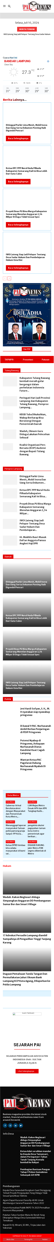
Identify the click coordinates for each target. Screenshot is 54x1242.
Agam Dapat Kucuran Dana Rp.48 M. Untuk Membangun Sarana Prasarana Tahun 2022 (23, 1201)
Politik (8, 699)
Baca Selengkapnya (18, 138)
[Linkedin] (15, 1125)
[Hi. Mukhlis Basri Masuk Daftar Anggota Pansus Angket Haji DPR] (10, 541)
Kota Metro (13, 795)
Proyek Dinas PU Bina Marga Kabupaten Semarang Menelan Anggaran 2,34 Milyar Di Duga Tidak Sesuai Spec (26, 214)
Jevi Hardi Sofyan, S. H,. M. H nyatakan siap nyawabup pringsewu (35, 711)
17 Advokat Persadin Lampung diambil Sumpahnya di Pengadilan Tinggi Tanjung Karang (27, 939)
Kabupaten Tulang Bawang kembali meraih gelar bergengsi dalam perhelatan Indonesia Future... (35, 384)
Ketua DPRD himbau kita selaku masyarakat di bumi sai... (15, 849)
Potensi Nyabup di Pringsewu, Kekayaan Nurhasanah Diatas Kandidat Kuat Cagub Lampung (32, 747)
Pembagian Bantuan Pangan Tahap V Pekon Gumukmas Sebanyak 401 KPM (35, 1172)
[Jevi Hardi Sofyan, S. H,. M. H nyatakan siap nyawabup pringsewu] (10, 712)
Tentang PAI (28, 1239)
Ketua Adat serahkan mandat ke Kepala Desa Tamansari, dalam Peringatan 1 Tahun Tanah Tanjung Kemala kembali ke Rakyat (35, 1157)
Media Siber (10, 1239)
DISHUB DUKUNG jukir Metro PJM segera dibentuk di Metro (37, 849)
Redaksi (45, 1239)
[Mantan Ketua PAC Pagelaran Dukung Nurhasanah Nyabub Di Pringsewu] (10, 765)
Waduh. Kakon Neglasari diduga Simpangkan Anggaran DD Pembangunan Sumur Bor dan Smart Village (27, 901)
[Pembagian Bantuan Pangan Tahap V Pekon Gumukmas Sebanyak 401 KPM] (10, 1172)
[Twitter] (21, 1125)
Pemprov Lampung (13, 469)
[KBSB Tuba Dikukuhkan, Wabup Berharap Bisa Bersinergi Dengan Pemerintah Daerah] (8, 416)
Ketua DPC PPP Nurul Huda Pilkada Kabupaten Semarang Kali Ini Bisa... (35, 493)
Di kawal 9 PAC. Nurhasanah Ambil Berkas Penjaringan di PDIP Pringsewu (35, 729)
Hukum (7, 865)
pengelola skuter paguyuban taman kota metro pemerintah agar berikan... (37, 831)
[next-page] (9, 278)
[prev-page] (4, 278)
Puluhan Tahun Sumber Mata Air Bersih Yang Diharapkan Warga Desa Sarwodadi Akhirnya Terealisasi (24, 1218)
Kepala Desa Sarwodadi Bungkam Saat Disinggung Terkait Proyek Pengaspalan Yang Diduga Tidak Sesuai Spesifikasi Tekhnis (27, 1193)
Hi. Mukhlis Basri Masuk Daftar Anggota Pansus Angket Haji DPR (33, 540)
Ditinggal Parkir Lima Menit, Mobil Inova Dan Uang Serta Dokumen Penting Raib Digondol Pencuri (26, 128)
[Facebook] (5, 1125)
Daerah (8, 556)
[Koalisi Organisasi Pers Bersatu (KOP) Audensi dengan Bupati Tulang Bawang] (8, 446)
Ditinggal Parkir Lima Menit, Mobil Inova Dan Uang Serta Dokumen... (33, 479)
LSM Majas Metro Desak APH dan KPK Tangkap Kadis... (37, 808)
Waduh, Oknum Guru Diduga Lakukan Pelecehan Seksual (35, 434)
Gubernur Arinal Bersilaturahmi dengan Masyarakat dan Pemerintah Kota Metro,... (15, 811)
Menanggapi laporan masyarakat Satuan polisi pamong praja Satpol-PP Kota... (16, 829)
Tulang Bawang (12, 370)
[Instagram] (10, 1125)
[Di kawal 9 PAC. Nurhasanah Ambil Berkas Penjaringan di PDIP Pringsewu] (10, 729)
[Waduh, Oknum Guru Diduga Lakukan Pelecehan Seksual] (9, 434)
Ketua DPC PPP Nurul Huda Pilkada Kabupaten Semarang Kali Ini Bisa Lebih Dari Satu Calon (26, 171)
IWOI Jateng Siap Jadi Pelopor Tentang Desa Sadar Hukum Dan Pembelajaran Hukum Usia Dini (26, 257)
